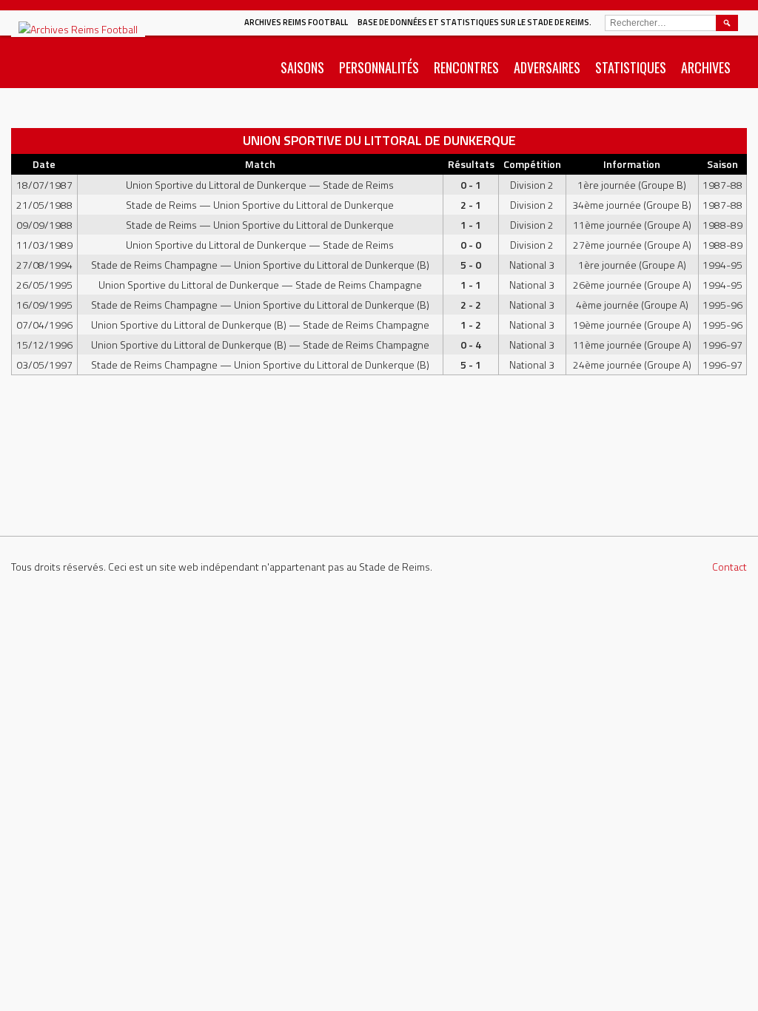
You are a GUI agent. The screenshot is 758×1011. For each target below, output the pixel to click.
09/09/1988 (44, 224)
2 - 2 (470, 304)
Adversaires (547, 67)
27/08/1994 (44, 264)
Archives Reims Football (296, 22)
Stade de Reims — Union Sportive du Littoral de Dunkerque (260, 204)
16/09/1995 (44, 304)
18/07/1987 (44, 184)
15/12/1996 (44, 344)
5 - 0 (470, 264)
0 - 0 (470, 244)
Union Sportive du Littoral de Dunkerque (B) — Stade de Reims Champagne (260, 324)
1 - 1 (470, 224)
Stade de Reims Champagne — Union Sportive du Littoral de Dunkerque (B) (260, 264)
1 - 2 (470, 324)
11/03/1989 (44, 244)
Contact (729, 566)
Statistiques (630, 67)
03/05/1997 (44, 364)
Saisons (302, 67)
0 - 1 (470, 184)
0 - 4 (470, 344)
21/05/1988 (44, 204)
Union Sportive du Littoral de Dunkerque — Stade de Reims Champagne (260, 284)
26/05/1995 (44, 284)
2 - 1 (470, 204)
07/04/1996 (44, 324)
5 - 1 (470, 364)
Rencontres (466, 67)
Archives (706, 67)
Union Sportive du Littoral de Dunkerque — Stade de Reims (260, 184)
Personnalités (379, 67)
